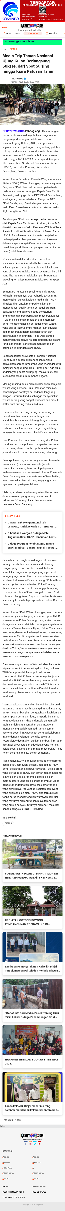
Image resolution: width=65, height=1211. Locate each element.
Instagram (30, 1148)
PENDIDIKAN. (38, 1173)
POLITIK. (36, 1179)
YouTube (39, 1148)
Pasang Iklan (39, 1187)
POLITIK (6, 1179)
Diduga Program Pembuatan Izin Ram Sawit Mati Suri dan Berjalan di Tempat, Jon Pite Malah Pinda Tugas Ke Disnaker (32, 546)
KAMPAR (6, 1163)
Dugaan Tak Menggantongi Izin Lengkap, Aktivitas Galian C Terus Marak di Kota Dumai (33, 525)
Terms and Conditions (13, 1197)
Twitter (34, 1148)
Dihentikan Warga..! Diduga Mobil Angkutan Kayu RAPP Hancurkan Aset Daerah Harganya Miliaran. (31, 535)
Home (5, 49)
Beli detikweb (39, 1192)
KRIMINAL (37, 1163)
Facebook (26, 1148)
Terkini (34, 33)
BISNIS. (36, 1157)
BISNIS (8, 823)
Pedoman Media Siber (13, 1192)
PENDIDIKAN (8, 1173)
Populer (53, 33)
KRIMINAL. (7, 1168)
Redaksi (6, 1187)
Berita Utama (13, 33)
